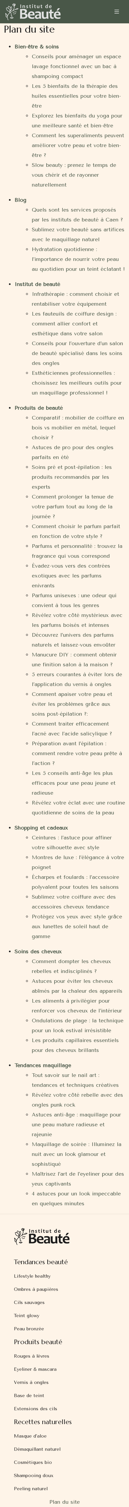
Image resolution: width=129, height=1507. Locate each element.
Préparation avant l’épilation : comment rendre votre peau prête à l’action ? (77, 753)
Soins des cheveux (38, 951)
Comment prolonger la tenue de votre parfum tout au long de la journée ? (72, 507)
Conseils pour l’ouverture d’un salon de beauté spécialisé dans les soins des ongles (77, 353)
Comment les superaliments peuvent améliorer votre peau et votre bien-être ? (78, 145)
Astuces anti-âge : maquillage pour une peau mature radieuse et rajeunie (76, 1124)
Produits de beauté (39, 408)
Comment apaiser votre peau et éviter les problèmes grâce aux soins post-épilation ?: (72, 704)
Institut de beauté (37, 284)
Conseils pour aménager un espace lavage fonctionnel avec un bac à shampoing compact (76, 66)
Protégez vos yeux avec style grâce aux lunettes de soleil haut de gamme (77, 926)
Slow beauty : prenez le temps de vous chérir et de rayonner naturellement (74, 175)
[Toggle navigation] (116, 12)
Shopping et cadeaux (41, 828)
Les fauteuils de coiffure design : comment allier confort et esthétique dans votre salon (74, 324)
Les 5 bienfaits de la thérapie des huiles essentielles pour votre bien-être (76, 96)
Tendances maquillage (43, 1065)
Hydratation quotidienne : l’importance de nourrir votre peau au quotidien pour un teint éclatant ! (78, 259)
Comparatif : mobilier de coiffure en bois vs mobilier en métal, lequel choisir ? (78, 428)
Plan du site (64, 1502)
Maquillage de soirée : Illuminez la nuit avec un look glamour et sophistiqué (76, 1154)
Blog (20, 200)
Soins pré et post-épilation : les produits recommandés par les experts (72, 477)
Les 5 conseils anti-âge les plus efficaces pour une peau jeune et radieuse (73, 783)
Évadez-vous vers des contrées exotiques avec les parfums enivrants (71, 576)
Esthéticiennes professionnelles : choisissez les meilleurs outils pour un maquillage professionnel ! (77, 383)
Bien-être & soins (37, 46)
